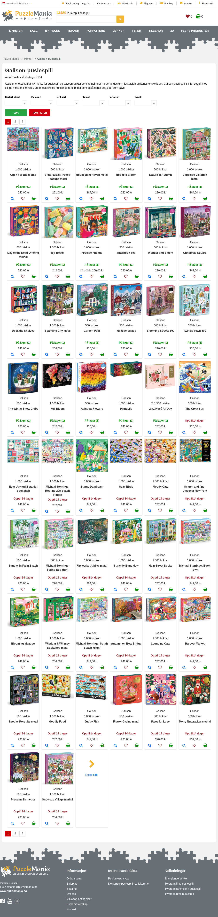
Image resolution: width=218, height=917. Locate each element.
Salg (34, 30)
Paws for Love (160, 721)
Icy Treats (57, 252)
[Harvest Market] (184, 668)
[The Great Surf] (184, 433)
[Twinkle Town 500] (184, 355)
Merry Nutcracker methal (195, 721)
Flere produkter (195, 30)
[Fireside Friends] (81, 277)
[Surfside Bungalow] (115, 590)
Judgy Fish (92, 721)
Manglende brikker (176, 878)
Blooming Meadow (23, 643)
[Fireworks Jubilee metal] (81, 590)
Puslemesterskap (77, 904)
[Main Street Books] (149, 590)
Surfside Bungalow (126, 565)
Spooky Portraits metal (23, 721)
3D (172, 30)
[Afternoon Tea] (115, 277)
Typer (136, 30)
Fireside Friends (91, 252)
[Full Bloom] (46, 433)
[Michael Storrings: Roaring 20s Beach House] (46, 512)
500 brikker (57, 169)
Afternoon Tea (126, 252)
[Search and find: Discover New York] (184, 511)
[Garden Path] (81, 355)
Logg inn (85, 3)
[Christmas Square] (184, 277)
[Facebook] (2, 902)
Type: (138, 97)
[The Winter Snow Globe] (12, 433)
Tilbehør (156, 30)
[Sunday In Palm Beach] (12, 590)
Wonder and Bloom (160, 252)
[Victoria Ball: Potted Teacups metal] (46, 199)
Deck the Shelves (23, 330)
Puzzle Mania (11, 58)
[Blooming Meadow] (12, 668)
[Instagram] (17, 902)
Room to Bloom (126, 174)
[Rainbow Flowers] (81, 433)
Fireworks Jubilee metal (92, 565)
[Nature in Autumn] (149, 199)
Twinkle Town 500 (194, 330)
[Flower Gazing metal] (115, 745)
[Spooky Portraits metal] (12, 745)
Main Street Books (160, 565)
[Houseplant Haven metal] (81, 199)
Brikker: (61, 97)
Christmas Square (194, 252)
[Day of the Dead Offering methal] (12, 277)
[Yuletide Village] (115, 355)
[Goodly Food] (46, 745)
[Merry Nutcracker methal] (184, 745)
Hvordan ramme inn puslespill (183, 888)
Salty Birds (126, 486)
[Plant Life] (115, 433)
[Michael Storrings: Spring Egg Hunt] (46, 590)
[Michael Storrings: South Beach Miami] (81, 668)
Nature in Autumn (160, 174)
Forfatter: (114, 97)
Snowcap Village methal (57, 799)
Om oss (71, 893)
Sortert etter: (12, 97)
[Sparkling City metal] (46, 355)
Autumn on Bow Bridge (126, 643)
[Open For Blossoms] (12, 199)
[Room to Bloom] (115, 199)
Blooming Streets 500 (160, 330)
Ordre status (104, 3)
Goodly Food (57, 721)
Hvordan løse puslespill (179, 893)
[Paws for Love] (149, 745)
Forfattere (96, 30)
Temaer (73, 30)
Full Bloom (58, 408)
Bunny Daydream (92, 486)
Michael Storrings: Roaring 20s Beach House (57, 490)
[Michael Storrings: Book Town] (184, 590)
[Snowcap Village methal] (46, 823)
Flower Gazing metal (126, 721)
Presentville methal (23, 799)
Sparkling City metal (58, 330)
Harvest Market (195, 643)
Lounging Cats (160, 643)
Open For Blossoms (23, 174)
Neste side (91, 774)
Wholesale (127, 3)
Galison (23, 164)
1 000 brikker (23, 169)
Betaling (168, 3)
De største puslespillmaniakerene (128, 883)
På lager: (36, 97)
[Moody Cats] (149, 511)
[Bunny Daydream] (81, 511)
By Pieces (52, 30)
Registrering (72, 3)
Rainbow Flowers (92, 408)
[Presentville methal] (12, 823)
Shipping (148, 3)
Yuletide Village (126, 330)
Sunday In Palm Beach (23, 565)
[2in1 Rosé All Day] (149, 433)
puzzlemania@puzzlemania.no (18, 886)
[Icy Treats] (46, 277)
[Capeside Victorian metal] (184, 199)
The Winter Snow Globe (23, 408)
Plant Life (126, 408)
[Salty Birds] (115, 511)
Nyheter (16, 30)
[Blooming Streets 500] (149, 355)
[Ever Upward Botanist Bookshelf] (12, 511)
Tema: (86, 97)
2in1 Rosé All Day (160, 408)
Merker (118, 30)
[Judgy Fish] (81, 745)
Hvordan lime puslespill (179, 883)
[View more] (23, 150)
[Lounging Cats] (149, 668)
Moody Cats (160, 486)
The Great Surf (194, 408)
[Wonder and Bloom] (149, 277)
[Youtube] (9, 902)
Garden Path (92, 330)
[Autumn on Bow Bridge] (115, 668)
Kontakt (188, 3)
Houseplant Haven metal (92, 174)
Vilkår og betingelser (79, 899)
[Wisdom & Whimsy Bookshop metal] (46, 668)
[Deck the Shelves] (12, 355)
